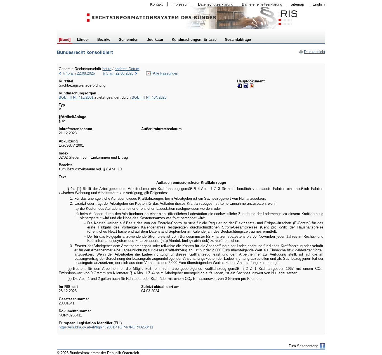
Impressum (179, 4)
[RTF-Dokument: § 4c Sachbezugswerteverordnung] (245, 85)
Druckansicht (312, 52)
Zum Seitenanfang (303, 346)
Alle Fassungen (165, 73)
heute (106, 69)
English (319, 4)
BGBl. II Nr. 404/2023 (149, 97)
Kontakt (155, 4)
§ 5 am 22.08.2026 (118, 73)
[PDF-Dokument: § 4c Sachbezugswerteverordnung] (251, 85)
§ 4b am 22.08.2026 (79, 73)
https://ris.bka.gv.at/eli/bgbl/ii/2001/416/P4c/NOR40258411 (106, 327)
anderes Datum (127, 69)
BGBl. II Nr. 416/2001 (76, 97)
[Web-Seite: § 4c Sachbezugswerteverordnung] (239, 85)
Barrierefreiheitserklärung (260, 4)
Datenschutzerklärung (213, 4)
